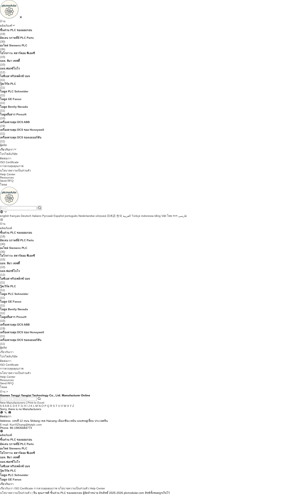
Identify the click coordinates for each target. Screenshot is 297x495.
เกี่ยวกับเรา (7, 352)
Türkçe (136, 215)
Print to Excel (35, 402)
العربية (127, 215)
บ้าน (2, 21)
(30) (17, 39)
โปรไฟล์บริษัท (8, 154)
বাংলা (175, 215)
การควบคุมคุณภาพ (11, 166)
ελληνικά (101, 215)
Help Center (7, 174)
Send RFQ (7, 180)
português (71, 215)
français (15, 215)
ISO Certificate (9, 162)
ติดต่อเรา (5, 158)
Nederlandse (86, 215)
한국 (119, 215)
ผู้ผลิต (3, 145)
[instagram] (1, 431)
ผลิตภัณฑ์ (6, 25)
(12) (10, 70)
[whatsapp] (1, 412)
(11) (15, 77)
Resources (7, 177)
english (4, 215)
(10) (17, 54)
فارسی (182, 215)
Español (59, 215)
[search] (40, 208)
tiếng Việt (160, 215)
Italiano (36, 215)
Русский (47, 215)
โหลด (3, 184)
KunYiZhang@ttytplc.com (21, 424)
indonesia (147, 215)
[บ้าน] (9, 17)
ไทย (169, 215)
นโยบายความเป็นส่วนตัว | (16, 492)
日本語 (111, 215)
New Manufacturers (12, 402)
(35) (13, 47)
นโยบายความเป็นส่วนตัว (15, 170)
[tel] (5, 412)
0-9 (2, 405)
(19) (16, 32)
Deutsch (26, 215)
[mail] (9, 412)
